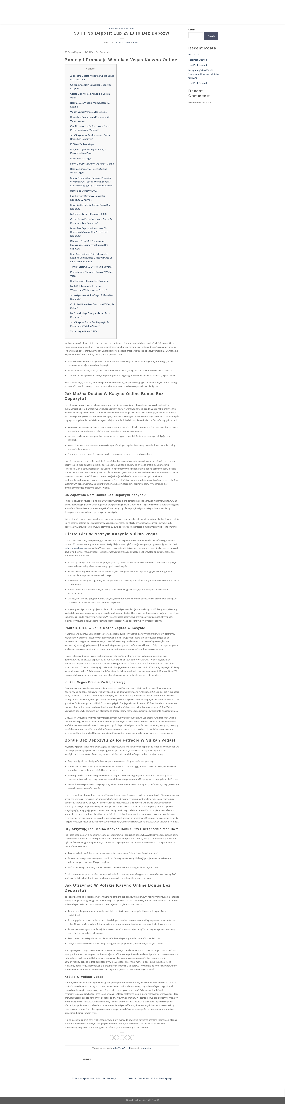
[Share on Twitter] (116, 1037)
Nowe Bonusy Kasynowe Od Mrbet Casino (92, 163)
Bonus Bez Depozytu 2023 (83, 190)
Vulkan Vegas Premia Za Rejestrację (88, 111)
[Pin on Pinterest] (127, 1037)
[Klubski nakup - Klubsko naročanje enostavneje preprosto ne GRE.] (142, 11)
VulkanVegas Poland (121, 29)
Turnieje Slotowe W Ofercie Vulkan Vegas (91, 266)
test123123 (194, 54)
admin (136, 42)
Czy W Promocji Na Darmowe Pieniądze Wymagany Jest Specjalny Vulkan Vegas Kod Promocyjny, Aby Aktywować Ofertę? (91, 181)
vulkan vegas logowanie (77, 547)
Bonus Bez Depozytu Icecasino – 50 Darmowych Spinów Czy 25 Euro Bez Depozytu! (89, 232)
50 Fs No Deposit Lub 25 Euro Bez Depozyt (93, 1078)
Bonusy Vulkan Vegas (81, 158)
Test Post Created (197, 59)
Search (191, 30)
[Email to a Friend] (122, 1037)
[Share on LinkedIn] (132, 1037)
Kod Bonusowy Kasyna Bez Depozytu (89, 280)
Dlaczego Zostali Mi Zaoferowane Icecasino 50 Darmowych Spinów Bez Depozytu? (89, 245)
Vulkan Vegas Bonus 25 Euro (84, 331)
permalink (146, 1048)
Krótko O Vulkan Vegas (82, 144)
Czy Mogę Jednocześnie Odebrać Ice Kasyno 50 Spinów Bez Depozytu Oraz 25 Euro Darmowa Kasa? (91, 257)
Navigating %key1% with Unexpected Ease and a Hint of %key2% (204, 74)
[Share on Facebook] (111, 1037)
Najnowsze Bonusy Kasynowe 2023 (88, 213)
